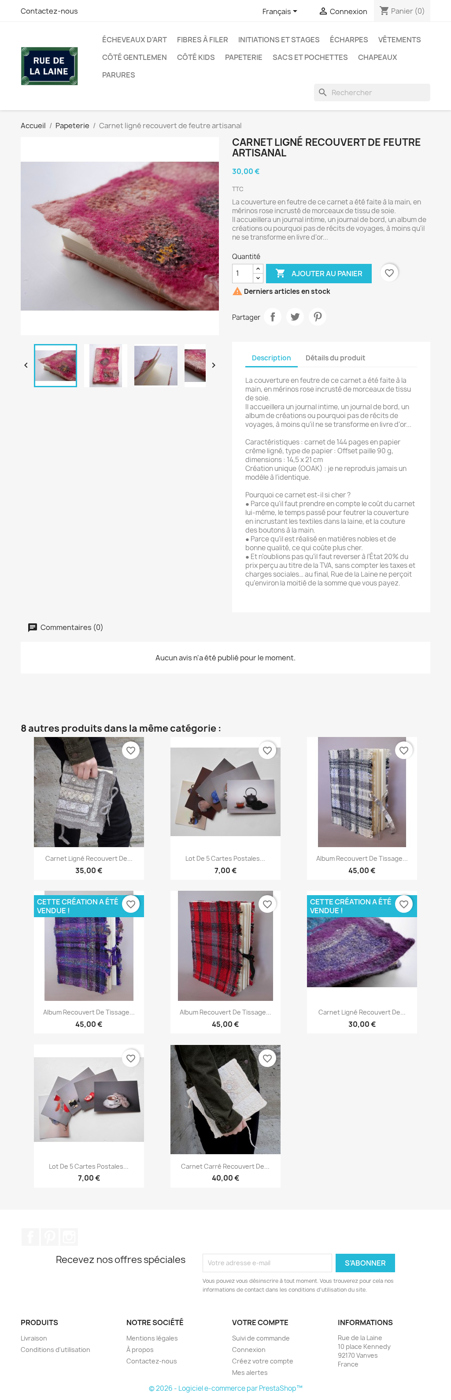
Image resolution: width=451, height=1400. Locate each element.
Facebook (30, 1237)
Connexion (249, 1349)
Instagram (69, 1237)
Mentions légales (152, 1338)
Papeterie (243, 57)
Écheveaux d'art (134, 39)
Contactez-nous (49, 11)
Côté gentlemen (134, 57)
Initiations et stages (279, 39)
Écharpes (349, 39)
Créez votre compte (262, 1361)
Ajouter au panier (318, 273)
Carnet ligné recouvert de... (89, 858)
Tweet (295, 317)
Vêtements (399, 39)
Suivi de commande (261, 1338)
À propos (140, 1349)
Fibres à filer (202, 39)
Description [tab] (271, 358)
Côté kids (196, 57)
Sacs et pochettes (310, 57)
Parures (118, 75)
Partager (272, 317)
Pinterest (317, 317)
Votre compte (260, 1322)
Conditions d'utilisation (55, 1349)
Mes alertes (250, 1372)
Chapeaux (377, 57)
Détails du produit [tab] (336, 358)
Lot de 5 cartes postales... (225, 858)
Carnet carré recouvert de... (225, 1166)
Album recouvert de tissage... (362, 858)
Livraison (34, 1338)
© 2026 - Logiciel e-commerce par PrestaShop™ (226, 1388)
